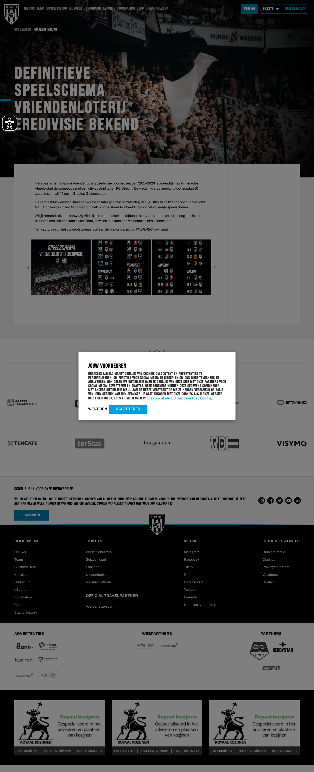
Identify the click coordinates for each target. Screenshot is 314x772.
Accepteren (128, 409)
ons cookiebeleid (160, 398)
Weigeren (97, 409)
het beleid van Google (194, 398)
